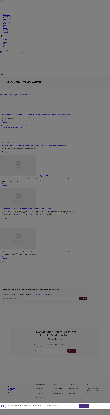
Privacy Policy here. (31, 407)
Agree (84, 405)
